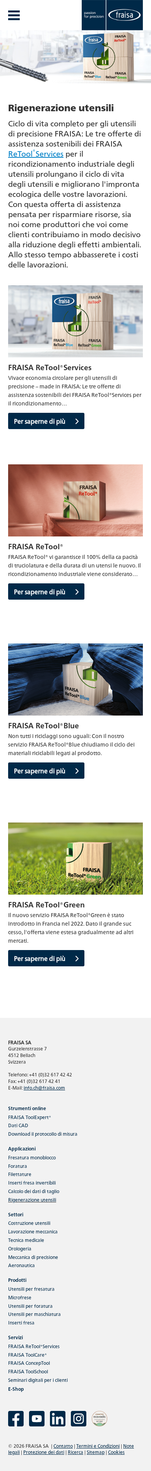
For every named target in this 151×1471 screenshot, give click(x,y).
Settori (15, 1214)
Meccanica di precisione (33, 1257)
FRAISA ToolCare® (27, 1354)
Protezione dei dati (43, 1452)
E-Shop (16, 1388)
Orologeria (19, 1248)
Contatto (63, 1445)
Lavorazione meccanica (33, 1231)
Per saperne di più (40, 421)
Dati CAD (18, 1125)
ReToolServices (35, 153)
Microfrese (19, 1297)
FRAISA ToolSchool (28, 1371)
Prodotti (17, 1279)
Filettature (19, 1174)
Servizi (15, 1337)
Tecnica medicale (26, 1239)
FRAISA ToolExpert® (29, 1117)
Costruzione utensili (29, 1222)
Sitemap (96, 1452)
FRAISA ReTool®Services (34, 1346)
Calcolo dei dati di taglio (33, 1191)
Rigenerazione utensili (32, 1199)
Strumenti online (27, 1108)
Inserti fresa (21, 1322)
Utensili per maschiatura (34, 1314)
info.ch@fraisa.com (44, 1087)
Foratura (17, 1165)
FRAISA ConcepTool (29, 1362)
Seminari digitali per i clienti (38, 1379)
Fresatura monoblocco (32, 1157)
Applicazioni (22, 1148)
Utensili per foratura (30, 1305)
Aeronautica (21, 1265)
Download (42, 1133)
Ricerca (75, 1452)
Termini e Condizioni (98, 1445)
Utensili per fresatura (31, 1288)
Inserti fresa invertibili (32, 1182)
